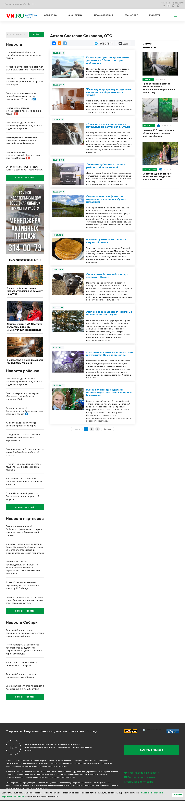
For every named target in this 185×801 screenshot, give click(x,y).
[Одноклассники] (59, 43)
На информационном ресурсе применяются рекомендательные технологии (38, 783)
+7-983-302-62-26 (67, 777)
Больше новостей (24, 178)
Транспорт (131, 15)
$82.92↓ (32, 4)
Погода (91, 731)
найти (36, 34)
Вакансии (76, 731)
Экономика (75, 15)
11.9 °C (23, 4)
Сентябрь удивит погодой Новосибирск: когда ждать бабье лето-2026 (158, 176)
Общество (50, 15)
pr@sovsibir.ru (45, 777)
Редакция (31, 731)
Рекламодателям (54, 731)
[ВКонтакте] (54, 43)
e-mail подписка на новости (143, 772)
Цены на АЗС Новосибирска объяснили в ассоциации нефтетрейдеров (158, 133)
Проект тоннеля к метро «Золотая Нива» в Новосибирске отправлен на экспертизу (159, 88)
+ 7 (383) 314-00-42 (59, 774)
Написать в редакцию (151, 750)
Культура (154, 15)
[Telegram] (65, 43)
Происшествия (103, 15)
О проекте (14, 731)
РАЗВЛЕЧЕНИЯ (150, 169)
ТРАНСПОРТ (148, 79)
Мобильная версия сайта (138, 781)
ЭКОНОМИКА (148, 126)
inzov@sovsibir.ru (100, 774)
